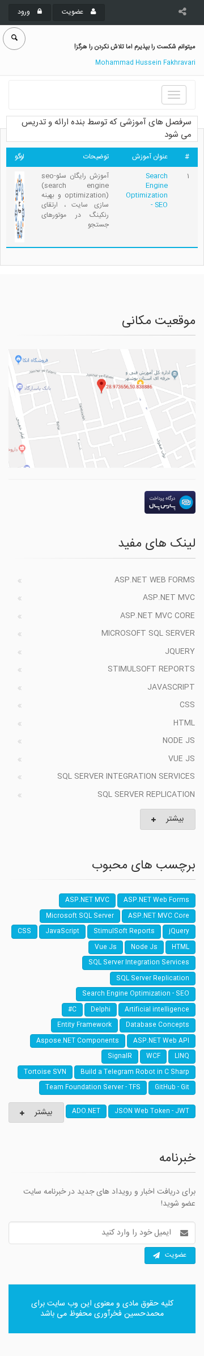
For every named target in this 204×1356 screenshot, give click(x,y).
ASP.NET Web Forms (154, 580)
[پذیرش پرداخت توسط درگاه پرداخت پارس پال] (102, 502)
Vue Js (181, 759)
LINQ (182, 1056)
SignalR (120, 1056)
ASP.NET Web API (161, 1041)
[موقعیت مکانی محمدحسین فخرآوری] (102, 408)
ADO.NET (86, 1111)
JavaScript (171, 687)
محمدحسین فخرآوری (129, 1314)
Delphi (100, 1010)
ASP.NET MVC (169, 597)
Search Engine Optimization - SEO (147, 190)
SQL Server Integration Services (126, 776)
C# (72, 1010)
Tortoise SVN (45, 1072)
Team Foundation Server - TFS (93, 1087)
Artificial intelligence (157, 1010)
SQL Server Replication (146, 794)
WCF (153, 1056)
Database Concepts (157, 1025)
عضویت (73, 12)
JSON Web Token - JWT (151, 1111)
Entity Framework (84, 1025)
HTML (184, 723)
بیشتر (175, 819)
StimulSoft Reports (151, 669)
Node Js (179, 740)
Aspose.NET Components (77, 1041)
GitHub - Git (172, 1087)
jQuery (180, 651)
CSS (187, 705)
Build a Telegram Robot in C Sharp (134, 1072)
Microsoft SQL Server (148, 633)
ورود (25, 12)
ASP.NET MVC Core (157, 616)
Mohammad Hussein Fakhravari (145, 63)
